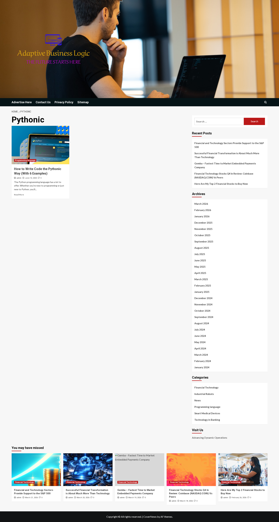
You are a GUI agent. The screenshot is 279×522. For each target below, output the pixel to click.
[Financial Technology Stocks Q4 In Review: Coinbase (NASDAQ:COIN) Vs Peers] (191, 469)
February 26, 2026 (239, 498)
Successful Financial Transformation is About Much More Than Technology (226, 155)
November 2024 (203, 304)
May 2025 (200, 266)
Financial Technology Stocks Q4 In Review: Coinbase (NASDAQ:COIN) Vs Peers (223, 175)
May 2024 (200, 342)
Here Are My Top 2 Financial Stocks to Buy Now (221, 183)
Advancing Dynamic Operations (209, 437)
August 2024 (201, 323)
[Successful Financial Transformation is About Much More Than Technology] (88, 469)
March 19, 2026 (134, 498)
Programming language (25, 160)
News (197, 400)
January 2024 (201, 367)
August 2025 (201, 247)
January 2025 (201, 291)
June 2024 (200, 335)
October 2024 (202, 310)
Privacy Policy (64, 102)
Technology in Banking (207, 419)
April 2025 (200, 272)
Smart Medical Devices (207, 413)
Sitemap (83, 102)
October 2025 (202, 235)
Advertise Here (22, 102)
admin (19, 178)
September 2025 (203, 241)
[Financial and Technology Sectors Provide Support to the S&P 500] (36, 469)
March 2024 (201, 354)
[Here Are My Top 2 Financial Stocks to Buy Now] (243, 469)
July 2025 (199, 254)
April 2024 (200, 348)
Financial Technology (206, 387)
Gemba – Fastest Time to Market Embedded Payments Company (225, 165)
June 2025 (200, 260)
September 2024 (203, 317)
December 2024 (203, 298)
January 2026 (201, 216)
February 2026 (202, 210)
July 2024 (199, 329)
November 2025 (203, 228)
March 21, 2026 (31, 498)
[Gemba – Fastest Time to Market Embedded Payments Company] (139, 469)
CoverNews (150, 516)
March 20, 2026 (83, 498)
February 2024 (202, 361)
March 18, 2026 (186, 501)
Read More (19, 194)
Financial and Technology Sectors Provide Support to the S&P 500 (229, 145)
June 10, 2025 (31, 178)
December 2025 (203, 222)
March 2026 (201, 203)
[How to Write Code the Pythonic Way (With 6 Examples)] (40, 145)
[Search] (266, 102)
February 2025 (202, 285)
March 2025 (201, 279)
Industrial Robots (204, 393)
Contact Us (43, 102)
